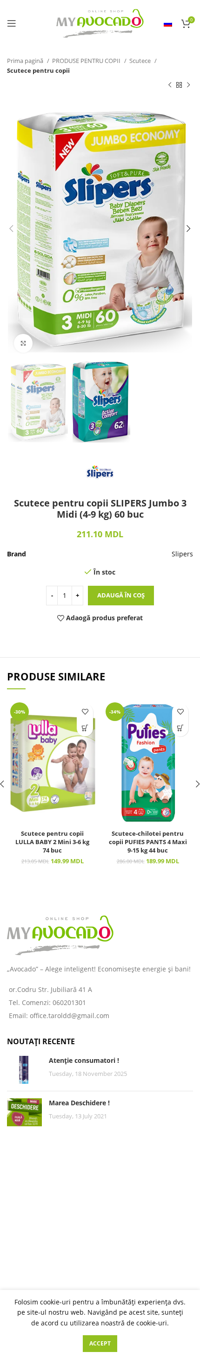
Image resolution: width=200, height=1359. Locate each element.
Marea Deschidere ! (79, 1102)
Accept (100, 1343)
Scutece (140, 60)
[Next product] (188, 85)
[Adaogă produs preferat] (85, 712)
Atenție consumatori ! (84, 1060)
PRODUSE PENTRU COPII (87, 60)
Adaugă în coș (121, 595)
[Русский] (168, 23)
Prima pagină (26, 60)
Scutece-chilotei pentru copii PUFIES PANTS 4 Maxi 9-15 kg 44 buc (148, 842)
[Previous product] (169, 85)
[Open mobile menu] (11, 23)
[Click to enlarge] (23, 343)
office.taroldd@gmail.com (69, 1015)
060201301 (69, 1002)
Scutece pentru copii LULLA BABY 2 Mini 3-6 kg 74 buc (52, 842)
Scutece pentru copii (38, 70)
